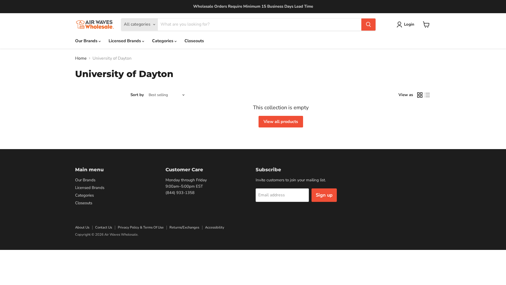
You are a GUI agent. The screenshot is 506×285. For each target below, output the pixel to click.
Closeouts (194, 41)
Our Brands (87, 41)
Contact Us (103, 227)
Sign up (324, 195)
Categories (163, 41)
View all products (281, 122)
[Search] (368, 24)
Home (81, 58)
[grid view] (420, 95)
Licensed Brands (125, 41)
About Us (82, 227)
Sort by (137, 95)
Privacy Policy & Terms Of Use (141, 227)
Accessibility (214, 227)
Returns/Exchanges (184, 227)
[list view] (427, 95)
